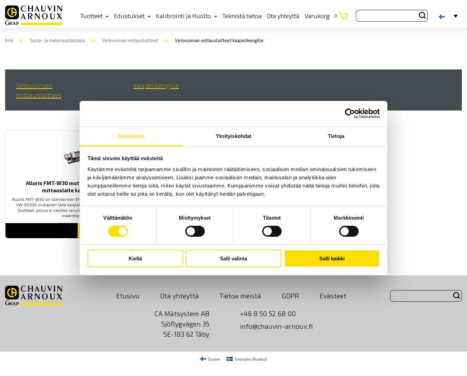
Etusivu (127, 295)
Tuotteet (91, 16)
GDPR (290, 295)
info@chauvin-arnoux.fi (276, 326)
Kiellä (135, 258)
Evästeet (333, 295)
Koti (9, 40)
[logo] (33, 15)
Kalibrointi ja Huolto (183, 16)
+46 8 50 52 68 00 (268, 313)
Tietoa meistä (240, 295)
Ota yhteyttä (283, 16)
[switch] (195, 231)
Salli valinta (233, 258)
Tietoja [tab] (336, 136)
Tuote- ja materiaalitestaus (57, 40)
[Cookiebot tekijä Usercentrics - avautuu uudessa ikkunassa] (350, 113)
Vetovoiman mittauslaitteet (130, 40)
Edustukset (129, 16)
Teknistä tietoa (242, 16)
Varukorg (321, 16)
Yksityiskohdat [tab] (233, 136)
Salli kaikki (332, 258)
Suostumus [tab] (131, 136)
